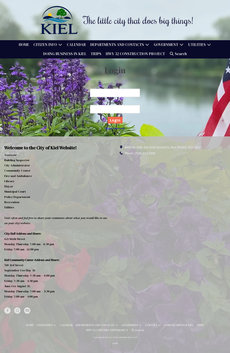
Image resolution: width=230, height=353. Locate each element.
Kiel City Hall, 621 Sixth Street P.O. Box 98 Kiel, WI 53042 (163, 147)
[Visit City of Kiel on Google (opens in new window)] (17, 310)
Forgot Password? (115, 128)
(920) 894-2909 (145, 153)
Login (115, 343)
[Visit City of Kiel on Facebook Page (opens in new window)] (7, 310)
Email (115, 86)
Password (115, 102)
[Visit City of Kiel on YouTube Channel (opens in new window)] (27, 310)
